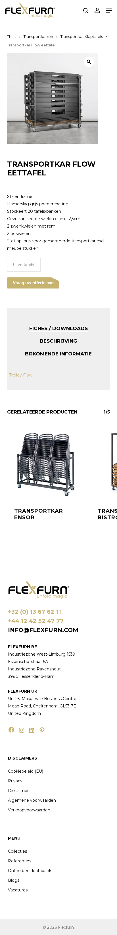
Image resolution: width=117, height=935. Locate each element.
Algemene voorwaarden (32, 800)
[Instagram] (21, 730)
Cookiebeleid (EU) (25, 771)
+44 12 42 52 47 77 (36, 620)
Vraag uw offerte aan (33, 282)
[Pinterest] (42, 730)
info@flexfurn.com (43, 630)
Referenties (19, 861)
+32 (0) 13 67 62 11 (34, 611)
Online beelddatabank (29, 870)
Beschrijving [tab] (58, 341)
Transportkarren (38, 36)
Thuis (11, 36)
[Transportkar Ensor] (44, 463)
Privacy (15, 780)
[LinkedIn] (31, 730)
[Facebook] (11, 729)
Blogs (13, 880)
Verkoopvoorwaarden (29, 810)
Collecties (17, 851)
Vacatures (18, 890)
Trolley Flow (20, 375)
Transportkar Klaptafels (81, 36)
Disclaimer (18, 790)
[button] (109, 10)
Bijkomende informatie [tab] (58, 354)
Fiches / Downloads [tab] (58, 328)
